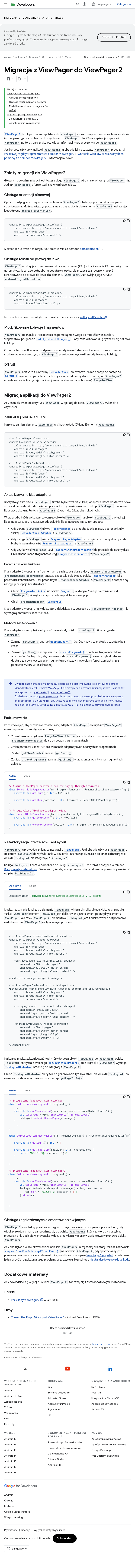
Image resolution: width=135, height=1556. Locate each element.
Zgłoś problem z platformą (106, 1438)
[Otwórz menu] (5, 4)
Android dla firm (13, 1396)
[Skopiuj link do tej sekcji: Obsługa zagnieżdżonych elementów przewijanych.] (90, 1220)
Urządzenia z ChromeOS (105, 1398)
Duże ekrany (98, 1387)
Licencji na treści (101, 1344)
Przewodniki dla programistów (65, 1448)
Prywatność (54, 1409)
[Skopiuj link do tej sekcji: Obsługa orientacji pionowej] (53, 195)
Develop (10, 17)
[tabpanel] (67, 807)
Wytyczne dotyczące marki (49, 1530)
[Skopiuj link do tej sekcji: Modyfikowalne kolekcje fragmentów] (67, 328)
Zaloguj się (124, 4)
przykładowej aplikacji (107, 704)
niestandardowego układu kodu (109, 1259)
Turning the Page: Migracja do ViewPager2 (38, 1317)
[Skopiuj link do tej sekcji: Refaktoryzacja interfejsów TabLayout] (69, 842)
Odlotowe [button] (15, 885)
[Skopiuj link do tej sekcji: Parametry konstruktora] (43, 565)
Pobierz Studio (56, 1459)
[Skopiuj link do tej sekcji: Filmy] (16, 1310)
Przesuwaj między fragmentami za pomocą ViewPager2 (39, 154)
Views (58, 17)
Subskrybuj (64, 1538)
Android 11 (10, 1472)
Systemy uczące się (59, 1392)
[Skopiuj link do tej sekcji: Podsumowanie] (30, 718)
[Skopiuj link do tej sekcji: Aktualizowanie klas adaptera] (54, 495)
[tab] (12, 776)
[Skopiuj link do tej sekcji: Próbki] (18, 1292)
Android (8, 1390)
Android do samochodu (104, 1403)
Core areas (31, 17)
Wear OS (96, 1392)
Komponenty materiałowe (20, 869)
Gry (50, 1387)
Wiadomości (11, 1412)
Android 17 (10, 1438)
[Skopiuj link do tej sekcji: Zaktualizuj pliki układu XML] (50, 417)
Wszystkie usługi (13, 1517)
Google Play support (102, 1450)
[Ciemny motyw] (124, 221)
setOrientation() (90, 249)
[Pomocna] (123, 57)
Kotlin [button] (12, 775)
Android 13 (10, 1461)
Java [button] (27, 775)
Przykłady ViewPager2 (25, 1300)
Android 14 (10, 1455)
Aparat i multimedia (59, 1403)
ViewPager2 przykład (99, 1255)
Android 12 (10, 1467)
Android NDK (55, 1464)
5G (49, 1415)
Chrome (8, 1500)
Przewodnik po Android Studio (65, 1442)
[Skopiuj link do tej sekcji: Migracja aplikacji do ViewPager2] (74, 395)
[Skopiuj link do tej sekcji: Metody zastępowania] (40, 623)
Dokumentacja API (58, 1453)
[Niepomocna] (128, 57)
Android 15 (10, 1450)
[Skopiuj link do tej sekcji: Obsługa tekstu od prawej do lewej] (63, 259)
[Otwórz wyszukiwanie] (78, 4)
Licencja (25, 1530)
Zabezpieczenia (13, 1401)
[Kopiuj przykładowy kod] (128, 221)
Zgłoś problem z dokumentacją (108, 1444)
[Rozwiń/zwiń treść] (26, 89)
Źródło (8, 1407)
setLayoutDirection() (93, 317)
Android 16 (10, 1444)
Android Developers (14, 57)
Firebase (9, 1506)
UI (47, 17)
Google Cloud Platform (17, 1511)
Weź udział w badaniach (105, 1455)
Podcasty (9, 1424)
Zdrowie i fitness (57, 1398)
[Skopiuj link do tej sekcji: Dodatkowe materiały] (51, 1275)
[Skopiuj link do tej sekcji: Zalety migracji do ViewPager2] (68, 173)
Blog (6, 1418)
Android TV (97, 1409)
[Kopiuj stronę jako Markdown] (20, 79)
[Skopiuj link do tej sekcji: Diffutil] (18, 365)
